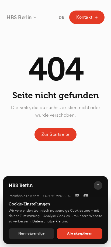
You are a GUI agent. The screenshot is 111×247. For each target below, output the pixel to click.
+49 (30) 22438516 (57, 196)
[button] (61, 17)
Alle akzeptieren (79, 233)
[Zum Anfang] (98, 185)
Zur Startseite (55, 134)
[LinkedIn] (77, 196)
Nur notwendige (31, 233)
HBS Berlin (19, 17)
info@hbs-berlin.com (24, 196)
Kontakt (84, 17)
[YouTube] (86, 196)
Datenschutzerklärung (50, 221)
